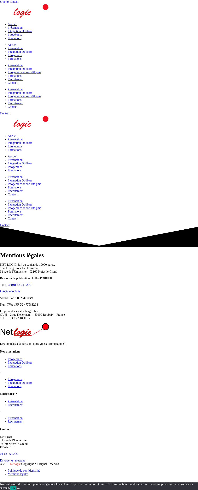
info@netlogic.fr (10, 291)
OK (13, 488)
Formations (14, 38)
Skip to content (9, 1)
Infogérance (15, 34)
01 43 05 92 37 (9, 453)
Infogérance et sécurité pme (24, 72)
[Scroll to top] (1, 481)
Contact (12, 82)
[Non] (18, 488)
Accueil (12, 24)
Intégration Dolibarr (20, 31)
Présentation (15, 27)
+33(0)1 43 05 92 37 (19, 284)
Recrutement (15, 79)
